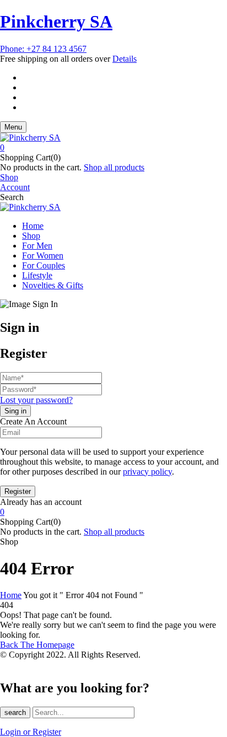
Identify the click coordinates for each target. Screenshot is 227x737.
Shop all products (114, 167)
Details (124, 58)
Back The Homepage (37, 644)
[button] (113, 148)
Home (10, 595)
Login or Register (30, 731)
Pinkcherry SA (56, 21)
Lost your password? (36, 400)
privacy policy (147, 471)
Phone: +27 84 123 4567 (43, 48)
